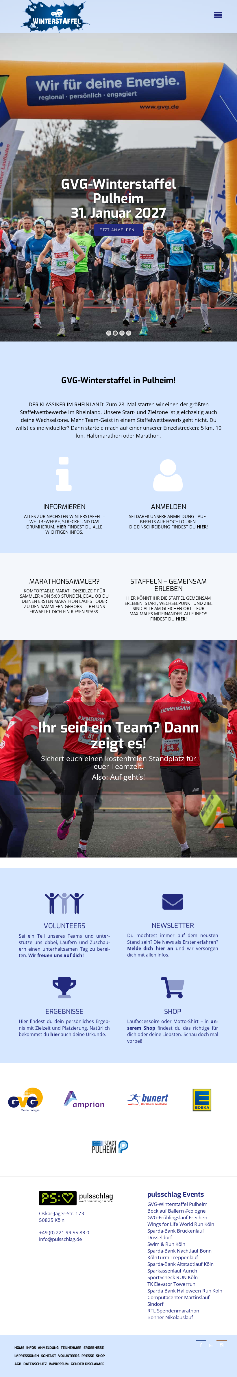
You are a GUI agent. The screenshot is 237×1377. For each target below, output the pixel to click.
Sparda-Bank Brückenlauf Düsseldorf (175, 1234)
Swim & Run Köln (166, 1244)
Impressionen (26, 1356)
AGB (17, 1364)
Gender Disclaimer (88, 1364)
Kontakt (48, 1356)
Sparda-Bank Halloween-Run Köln (184, 1290)
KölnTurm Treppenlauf (172, 1257)
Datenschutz (35, 1364)
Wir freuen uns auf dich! (56, 955)
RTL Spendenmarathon (173, 1310)
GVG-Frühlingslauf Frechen (177, 1217)
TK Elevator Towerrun (171, 1284)
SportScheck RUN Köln (172, 1277)
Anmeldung (48, 1347)
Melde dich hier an (150, 948)
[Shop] (172, 987)
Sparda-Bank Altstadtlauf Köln (180, 1264)
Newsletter (173, 925)
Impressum (59, 1364)
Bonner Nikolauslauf (170, 1317)
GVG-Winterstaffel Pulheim (177, 1204)
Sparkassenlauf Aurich (172, 1270)
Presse (88, 1356)
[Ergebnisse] (64, 987)
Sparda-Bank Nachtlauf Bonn (179, 1250)
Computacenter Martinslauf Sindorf (178, 1300)
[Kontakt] (172, 901)
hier (202, 527)
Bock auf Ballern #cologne (176, 1210)
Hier (61, 527)
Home (19, 1347)
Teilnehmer (71, 1347)
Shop (172, 1011)
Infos (31, 1347)
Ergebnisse (64, 1011)
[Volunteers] (64, 903)
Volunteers (64, 925)
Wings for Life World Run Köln (180, 1224)
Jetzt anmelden (116, 229)
